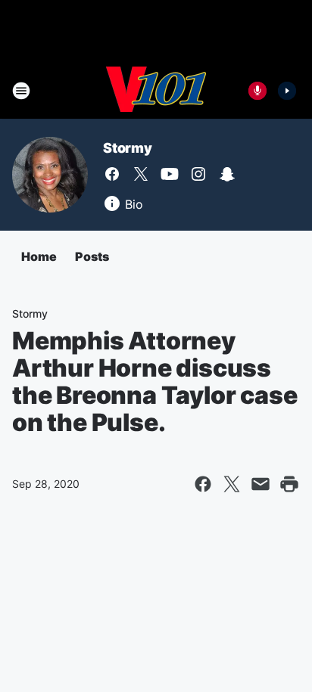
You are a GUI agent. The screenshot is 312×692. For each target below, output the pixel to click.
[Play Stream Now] (287, 91)
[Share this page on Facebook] (203, 484)
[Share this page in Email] (260, 484)
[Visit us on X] (141, 174)
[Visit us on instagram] (198, 174)
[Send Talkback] (257, 91)
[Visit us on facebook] (112, 174)
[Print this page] (289, 484)
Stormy (127, 148)
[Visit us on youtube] (170, 174)
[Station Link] (156, 91)
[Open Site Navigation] (21, 91)
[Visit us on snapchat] (227, 174)
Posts (92, 256)
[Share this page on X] (231, 484)
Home (39, 256)
